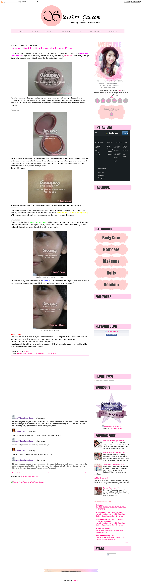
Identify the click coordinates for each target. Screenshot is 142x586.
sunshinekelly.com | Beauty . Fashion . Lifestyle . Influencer (110, 520)
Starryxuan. (68, 56)
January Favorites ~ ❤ (111, 488)
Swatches (41, 353)
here (119, 90)
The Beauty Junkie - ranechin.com (109, 512)
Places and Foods (103, 528)
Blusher (19, 353)
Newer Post (16, 473)
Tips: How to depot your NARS (113, 441)
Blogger (75, 580)
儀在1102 (99, 505)
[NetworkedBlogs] (111, 331)
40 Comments (51, 353)
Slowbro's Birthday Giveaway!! (113, 464)
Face (25, 353)
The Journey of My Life (105, 535)
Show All (127, 542)
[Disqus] (50, 384)
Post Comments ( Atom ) (29, 476)
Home (50, 473)
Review (30, 353)
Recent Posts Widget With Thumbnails (105, 380)
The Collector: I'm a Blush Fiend (114, 452)
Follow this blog (111, 334)
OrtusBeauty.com (116, 428)
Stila (35, 353)
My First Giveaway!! (101, 478)
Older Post (84, 473)
